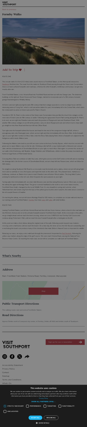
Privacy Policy (43, 398)
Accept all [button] (35, 418)
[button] (43, 401)
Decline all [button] (51, 418)
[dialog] (43, 406)
